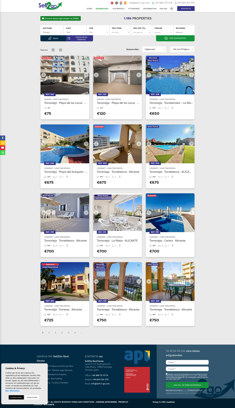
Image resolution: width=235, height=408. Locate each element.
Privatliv (123, 402)
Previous (44, 75)
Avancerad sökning (81, 38)
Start (89, 8)
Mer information (12, 391)
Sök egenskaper (177, 38)
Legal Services (66, 370)
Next (86, 75)
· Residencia (52, 374)
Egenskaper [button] (102, 8)
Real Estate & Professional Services (53, 366)
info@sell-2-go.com (139, 2)
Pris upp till (139, 28)
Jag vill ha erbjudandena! (187, 385)
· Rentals (55, 370)
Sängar (158, 28)
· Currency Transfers (59, 382)
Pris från (117, 28)
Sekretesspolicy (193, 376)
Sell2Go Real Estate (50, 6)
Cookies (38, 404)
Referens (180, 28)
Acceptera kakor (16, 397)
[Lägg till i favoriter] (86, 58)
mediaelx (170, 402)
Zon (91, 28)
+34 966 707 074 (163, 2)
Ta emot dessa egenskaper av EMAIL (61, 18)
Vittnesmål (134, 8)
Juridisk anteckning (106, 402)
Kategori (47, 28)
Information (149, 8)
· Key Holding (56, 378)
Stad (68, 28)
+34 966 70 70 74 (100, 375)
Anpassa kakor (32, 397)
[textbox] (52, 32)
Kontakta (186, 8)
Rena (55, 38)
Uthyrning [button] (118, 8)
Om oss (163, 8)
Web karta (48, 404)
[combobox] (52, 32)
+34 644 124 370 (185, 2)
